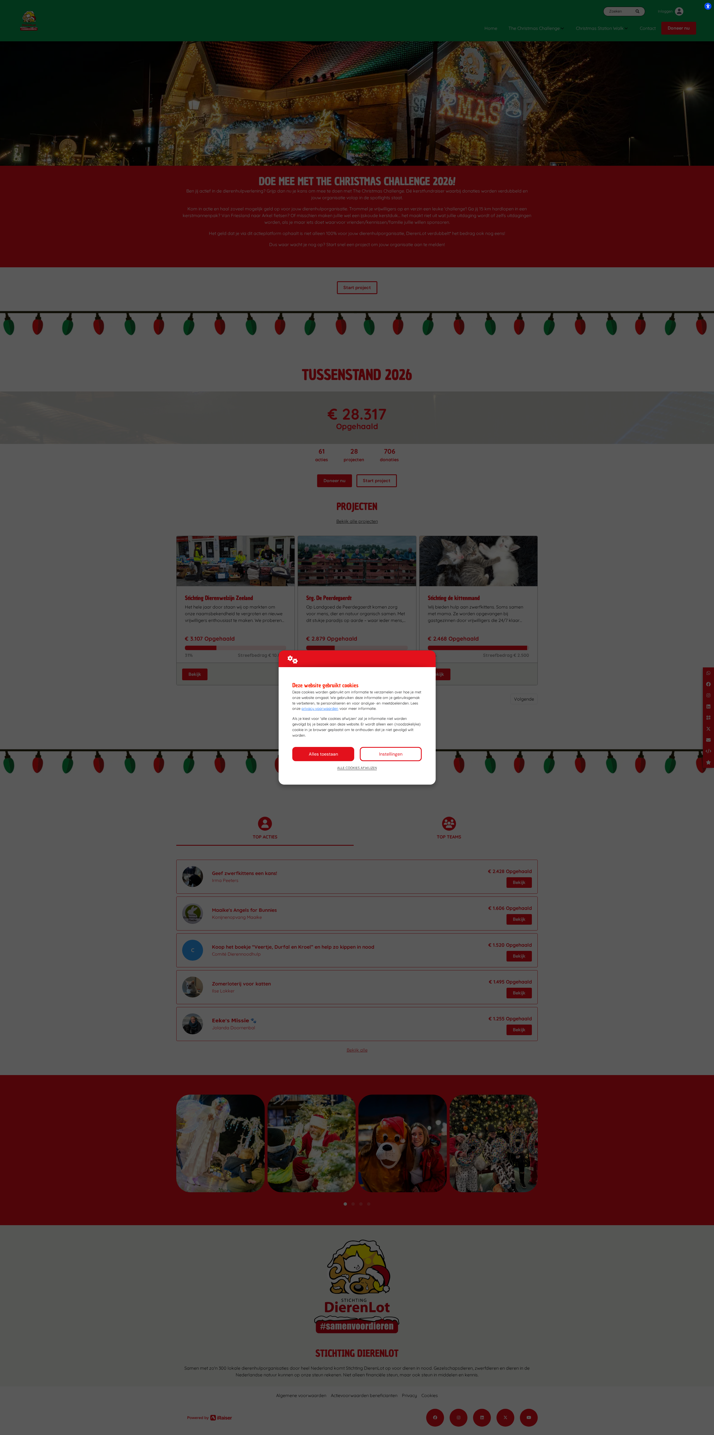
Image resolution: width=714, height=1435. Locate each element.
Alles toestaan (323, 754)
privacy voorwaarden (319, 708)
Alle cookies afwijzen (357, 768)
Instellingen (390, 754)
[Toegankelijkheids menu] (708, 6)
